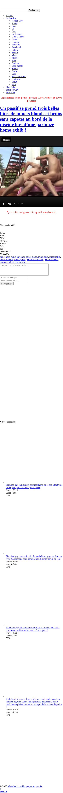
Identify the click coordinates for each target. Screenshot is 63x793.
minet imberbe (6, 259)
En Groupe (17, 34)
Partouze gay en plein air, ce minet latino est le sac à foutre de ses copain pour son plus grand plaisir (34, 486)
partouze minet (7, 262)
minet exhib (54, 257)
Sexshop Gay (12, 89)
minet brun (43, 257)
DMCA (3, 791)
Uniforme (16, 79)
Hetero (15, 39)
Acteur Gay (17, 20)
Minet (14, 55)
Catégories (11, 18)
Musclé (15, 58)
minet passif (19, 259)
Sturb (14, 71)
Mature (15, 52)
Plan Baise (11, 87)
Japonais (16, 44)
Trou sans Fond (19, 76)
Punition (15, 63)
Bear (14, 26)
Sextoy (15, 68)
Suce (14, 74)
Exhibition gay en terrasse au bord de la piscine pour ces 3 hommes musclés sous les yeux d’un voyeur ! (32, 629)
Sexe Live (10, 92)
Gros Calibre (18, 36)
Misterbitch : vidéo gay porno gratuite (25, 786)
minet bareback (18, 257)
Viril (14, 84)
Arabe (14, 23)
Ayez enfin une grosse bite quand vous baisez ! (32, 212)
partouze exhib (51, 259)
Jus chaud (16, 47)
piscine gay (20, 262)
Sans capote (17, 66)
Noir (14, 60)
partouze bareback (35, 259)
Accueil (9, 15)
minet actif (5, 257)
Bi (13, 28)
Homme (15, 42)
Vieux (14, 82)
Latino (15, 50)
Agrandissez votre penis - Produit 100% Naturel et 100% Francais (31, 99)
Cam (14, 31)
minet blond (31, 257)
